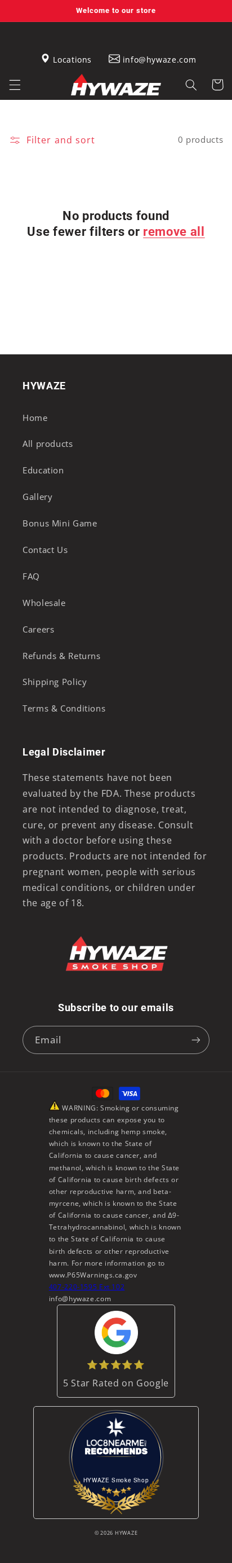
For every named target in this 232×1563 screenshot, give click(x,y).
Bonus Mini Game (60, 523)
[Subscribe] (196, 1039)
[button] (15, 85)
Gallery (37, 496)
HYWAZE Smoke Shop (116, 1480)
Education (43, 470)
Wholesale (44, 602)
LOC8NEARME (120, 1448)
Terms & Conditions (64, 708)
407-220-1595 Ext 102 (87, 1287)
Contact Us (45, 549)
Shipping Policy (55, 681)
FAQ (31, 576)
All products (48, 443)
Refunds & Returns (62, 655)
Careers (38, 629)
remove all (174, 232)
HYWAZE (126, 1533)
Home (35, 417)
